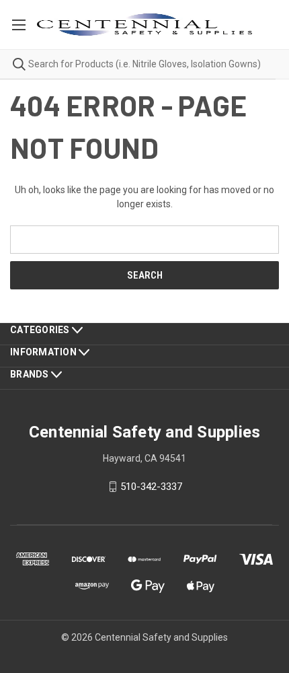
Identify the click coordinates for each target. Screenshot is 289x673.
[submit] (13, 64)
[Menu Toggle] (18, 24)
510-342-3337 (151, 487)
